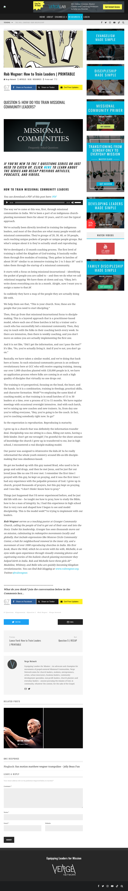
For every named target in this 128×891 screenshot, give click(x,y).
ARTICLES (23, 79)
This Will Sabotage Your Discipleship (29, 22)
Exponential (20, 612)
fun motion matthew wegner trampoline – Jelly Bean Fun (47, 766)
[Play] (7, 202)
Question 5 (32, 612)
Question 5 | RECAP (67, 639)
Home (42, 16)
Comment (8, 786)
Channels (60, 16)
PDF (54, 196)
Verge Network (10, 79)
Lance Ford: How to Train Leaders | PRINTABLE (25, 641)
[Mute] (72, 202)
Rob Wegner (43, 612)
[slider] (78, 202)
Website (48, 823)
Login (87, 16)
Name (6, 812)
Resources (74, 16)
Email (6, 823)
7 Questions (9, 612)
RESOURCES (37, 79)
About (50, 16)
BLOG (30, 79)
